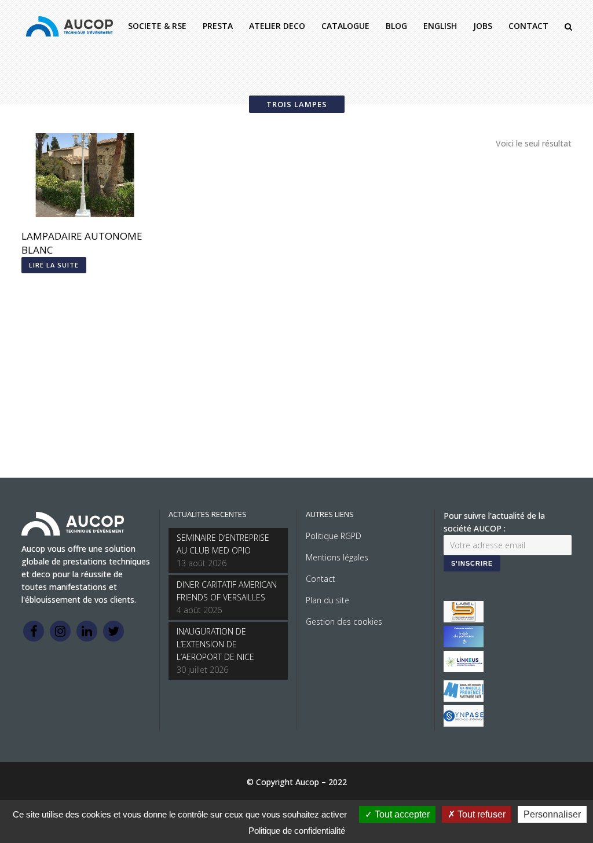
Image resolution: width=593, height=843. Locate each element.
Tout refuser (480, 814)
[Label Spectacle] (464, 619)
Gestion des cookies (344, 621)
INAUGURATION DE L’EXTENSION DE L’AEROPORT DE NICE (215, 644)
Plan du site (327, 600)
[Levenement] (464, 644)
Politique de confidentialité (296, 830)
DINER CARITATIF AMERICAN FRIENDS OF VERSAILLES (227, 591)
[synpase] (464, 723)
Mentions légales (337, 557)
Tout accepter (401, 814)
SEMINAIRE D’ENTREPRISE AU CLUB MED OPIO (223, 544)
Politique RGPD (333, 535)
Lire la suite (54, 265)
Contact (320, 578)
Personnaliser (552, 814)
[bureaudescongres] (464, 698)
